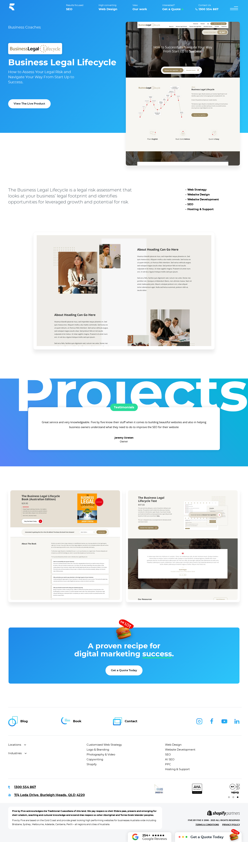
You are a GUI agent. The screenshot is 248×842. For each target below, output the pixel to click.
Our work (140, 9)
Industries (15, 753)
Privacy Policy (231, 825)
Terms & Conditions (207, 825)
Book (77, 721)
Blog (24, 721)
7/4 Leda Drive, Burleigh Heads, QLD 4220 (49, 795)
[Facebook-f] (212, 721)
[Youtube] (224, 721)
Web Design (108, 9)
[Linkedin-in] (237, 721)
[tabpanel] (127, 789)
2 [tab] (233, 797)
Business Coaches (24, 27)
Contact (131, 721)
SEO (69, 9)
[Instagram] (199, 721)
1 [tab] (229, 797)
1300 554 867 (25, 787)
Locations (14, 744)
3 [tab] (237, 797)
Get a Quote (171, 9)
